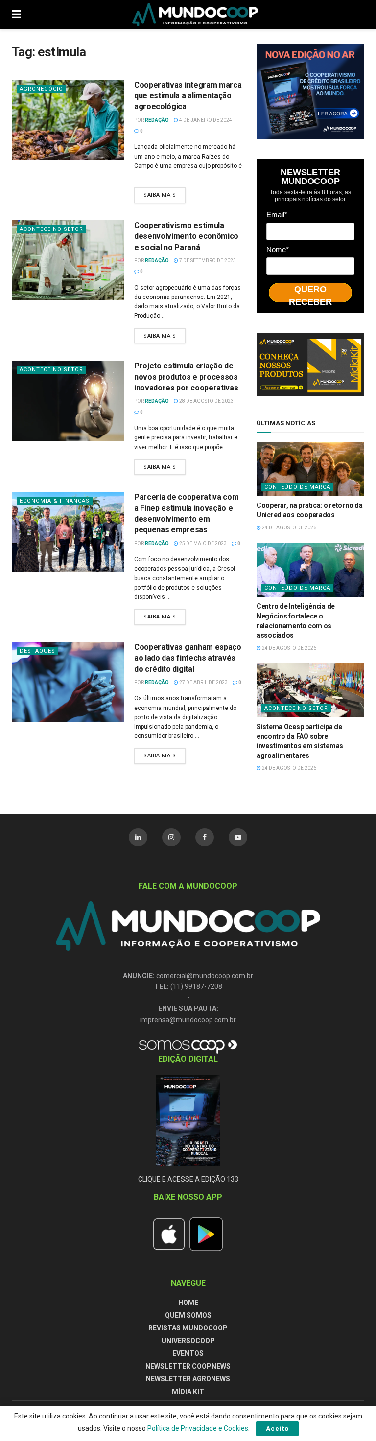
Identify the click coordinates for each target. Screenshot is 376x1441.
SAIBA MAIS (164, 192)
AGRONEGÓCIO (41, 89)
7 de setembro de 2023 (207, 260)
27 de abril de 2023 (203, 682)
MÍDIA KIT (188, 1391)
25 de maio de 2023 (202, 543)
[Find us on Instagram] (171, 837)
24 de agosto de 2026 (288, 527)
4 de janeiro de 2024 (205, 120)
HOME (188, 1302)
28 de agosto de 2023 (206, 401)
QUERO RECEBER (310, 293)
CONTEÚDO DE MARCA (297, 487)
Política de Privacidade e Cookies (197, 1428)
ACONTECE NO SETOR (51, 229)
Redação (157, 120)
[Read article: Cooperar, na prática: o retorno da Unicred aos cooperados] (310, 469)
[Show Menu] (16, 14)
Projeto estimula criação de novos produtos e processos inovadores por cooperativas (186, 376)
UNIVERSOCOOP (188, 1341)
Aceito (277, 1428)
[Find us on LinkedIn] (138, 837)
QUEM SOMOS (188, 1315)
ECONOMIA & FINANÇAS (55, 501)
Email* (276, 214)
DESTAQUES (37, 651)
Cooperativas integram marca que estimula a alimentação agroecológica (187, 96)
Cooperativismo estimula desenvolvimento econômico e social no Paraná (186, 236)
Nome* (277, 249)
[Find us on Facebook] (204, 837)
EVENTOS (188, 1353)
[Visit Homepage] (195, 14)
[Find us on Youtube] (238, 837)
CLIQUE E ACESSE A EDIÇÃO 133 (188, 1179)
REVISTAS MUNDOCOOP (188, 1328)
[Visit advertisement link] (310, 91)
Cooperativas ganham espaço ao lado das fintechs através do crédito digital (187, 658)
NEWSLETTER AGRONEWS (188, 1379)
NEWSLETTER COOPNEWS (188, 1366)
